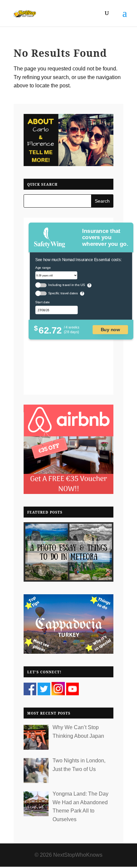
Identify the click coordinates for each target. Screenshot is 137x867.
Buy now (110, 329)
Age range (43, 267)
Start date (43, 302)
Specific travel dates (63, 293)
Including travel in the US (66, 285)
